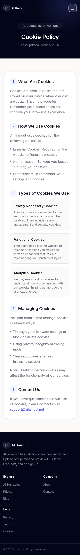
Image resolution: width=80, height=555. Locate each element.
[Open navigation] (73, 8)
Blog (6, 498)
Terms (7, 524)
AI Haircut (18, 8)
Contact (48, 491)
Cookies (9, 531)
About (47, 484)
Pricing (8, 491)
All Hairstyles (11, 484)
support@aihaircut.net (27, 409)
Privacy (8, 517)
